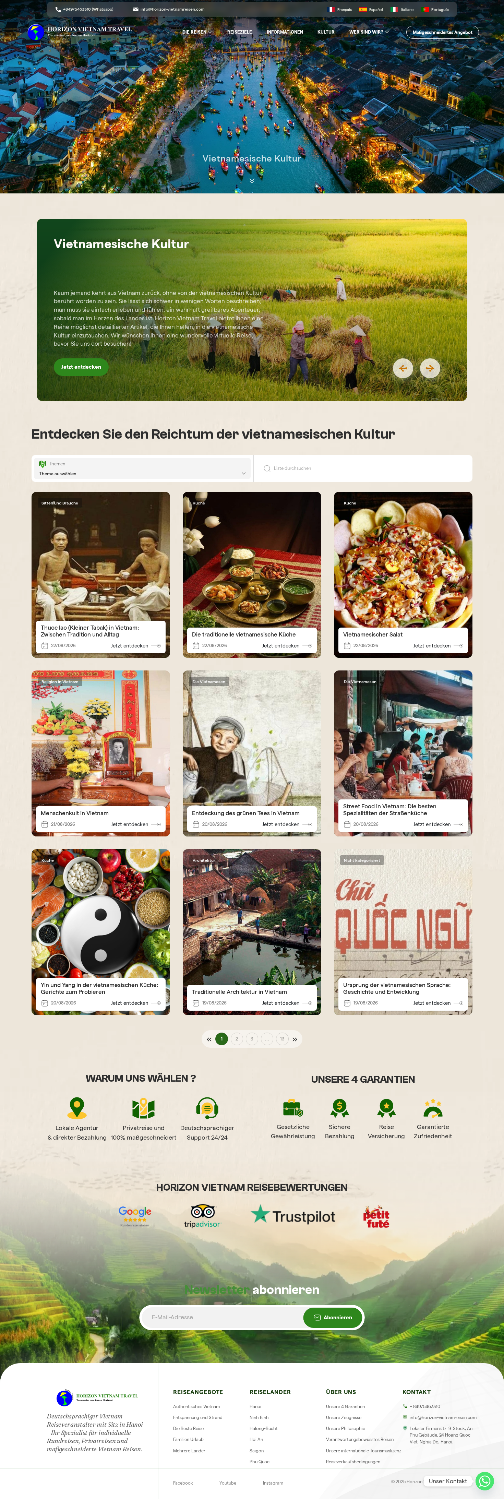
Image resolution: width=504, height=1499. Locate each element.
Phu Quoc (259, 1461)
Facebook (183, 1482)
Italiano (407, 10)
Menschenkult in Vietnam (75, 813)
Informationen (285, 31)
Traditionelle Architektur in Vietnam (239, 992)
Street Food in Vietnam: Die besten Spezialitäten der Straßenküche (389, 809)
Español (376, 10)
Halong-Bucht (264, 1428)
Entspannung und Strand (198, 1417)
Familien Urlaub (188, 1439)
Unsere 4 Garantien (345, 1406)
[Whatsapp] (485, 1481)
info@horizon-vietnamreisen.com (173, 9)
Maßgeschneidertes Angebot (442, 32)
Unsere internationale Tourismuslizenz (363, 1450)
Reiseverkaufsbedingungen (353, 1461)
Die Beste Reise (188, 1428)
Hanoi (255, 1406)
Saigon (257, 1450)
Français (344, 10)
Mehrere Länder (189, 1450)
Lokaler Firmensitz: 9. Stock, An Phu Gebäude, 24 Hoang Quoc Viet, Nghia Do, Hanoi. (441, 1435)
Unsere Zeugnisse (343, 1417)
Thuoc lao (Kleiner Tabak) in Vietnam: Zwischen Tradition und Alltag (90, 631)
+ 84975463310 (425, 1406)
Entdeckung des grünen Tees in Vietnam (246, 813)
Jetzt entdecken (81, 367)
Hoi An (256, 1439)
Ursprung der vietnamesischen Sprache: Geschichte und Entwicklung (397, 988)
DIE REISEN (194, 31)
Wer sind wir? (366, 31)
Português (440, 10)
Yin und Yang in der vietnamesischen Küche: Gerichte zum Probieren (99, 988)
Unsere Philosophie (345, 1428)
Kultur (326, 31)
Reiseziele (239, 31)
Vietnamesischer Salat (373, 634)
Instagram (273, 1482)
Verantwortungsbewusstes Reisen (360, 1439)
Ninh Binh (259, 1417)
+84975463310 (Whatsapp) (88, 9)
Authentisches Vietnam (196, 1406)
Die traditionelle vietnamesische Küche (244, 634)
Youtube (227, 1482)
